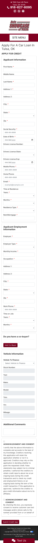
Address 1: (7, 89)
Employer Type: (9, 244)
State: (5, 112)
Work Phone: (8, 306)
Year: (5, 375)
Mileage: (6, 412)
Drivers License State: (12, 152)
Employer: (7, 236)
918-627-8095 (21, 7)
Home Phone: (8, 174)
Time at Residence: (11, 189)
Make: (5, 382)
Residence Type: (10, 207)
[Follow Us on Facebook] (14, 11)
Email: (5, 181)
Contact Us (20, 528)
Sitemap (16, 531)
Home (8, 528)
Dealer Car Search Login (19, 530)
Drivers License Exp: (11, 159)
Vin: (5, 405)
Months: (6, 200)
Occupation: (8, 259)
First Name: (8, 67)
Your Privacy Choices (24, 531)
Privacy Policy (27, 528)
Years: (5, 192)
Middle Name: (8, 74)
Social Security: (9, 129)
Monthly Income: (10, 251)
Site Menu (19, 37)
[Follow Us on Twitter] (19, 11)
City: (5, 104)
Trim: (5, 397)
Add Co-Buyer (10, 345)
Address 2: (7, 97)
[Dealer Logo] (19, 25)
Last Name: (7, 82)
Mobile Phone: (9, 166)
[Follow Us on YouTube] (23, 11)
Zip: (4, 121)
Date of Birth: (8, 137)
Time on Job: (8, 314)
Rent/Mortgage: (9, 215)
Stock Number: (9, 367)
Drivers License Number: (13, 144)
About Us (13, 528)
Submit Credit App (10, 522)
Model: (6, 390)
